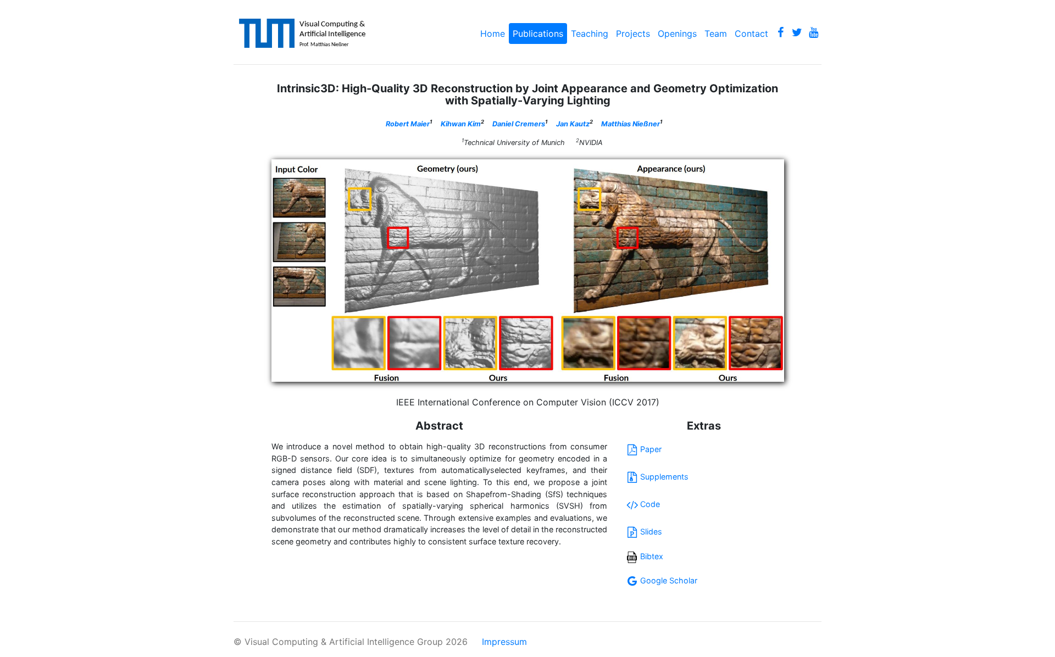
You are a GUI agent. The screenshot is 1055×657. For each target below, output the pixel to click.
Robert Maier (408, 124)
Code (650, 504)
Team (715, 33)
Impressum (504, 641)
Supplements (664, 476)
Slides (651, 531)
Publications (538, 33)
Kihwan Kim (461, 124)
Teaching (589, 33)
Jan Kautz (573, 124)
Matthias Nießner (630, 124)
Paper (651, 449)
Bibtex (651, 556)
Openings (677, 33)
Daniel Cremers (518, 124)
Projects (633, 33)
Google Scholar (668, 580)
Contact (751, 33)
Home (492, 33)
